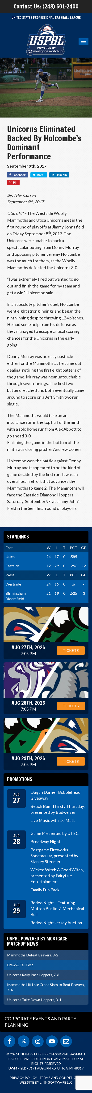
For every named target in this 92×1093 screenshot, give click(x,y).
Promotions (19, 779)
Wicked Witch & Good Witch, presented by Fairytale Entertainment (57, 875)
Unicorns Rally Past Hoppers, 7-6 (33, 975)
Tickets (71, 650)
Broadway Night (45, 841)
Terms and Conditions (60, 1078)
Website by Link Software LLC (46, 1082)
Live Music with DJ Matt (52, 820)
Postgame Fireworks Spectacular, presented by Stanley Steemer (54, 855)
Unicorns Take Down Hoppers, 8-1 (34, 1000)
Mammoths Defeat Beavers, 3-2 (32, 955)
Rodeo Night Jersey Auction (56, 922)
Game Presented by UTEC (54, 833)
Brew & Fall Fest (20, 965)
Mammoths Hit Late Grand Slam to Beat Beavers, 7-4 (46, 987)
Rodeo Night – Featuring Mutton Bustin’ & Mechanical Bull (57, 908)
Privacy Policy (23, 1078)
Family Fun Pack (44, 889)
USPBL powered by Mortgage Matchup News (37, 941)
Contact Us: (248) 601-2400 (46, 6)
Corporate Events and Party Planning (40, 1022)
